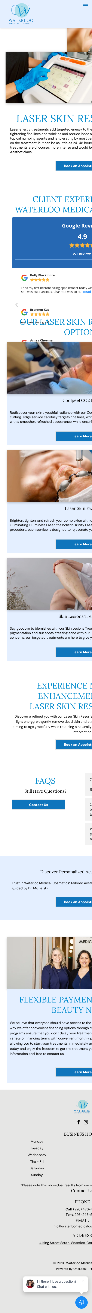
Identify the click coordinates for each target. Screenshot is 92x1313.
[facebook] (78, 1123)
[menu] (85, 5)
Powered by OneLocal (71, 1269)
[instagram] (86, 1123)
